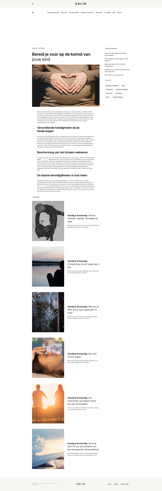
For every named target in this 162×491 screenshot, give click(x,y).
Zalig (81, 3)
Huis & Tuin (109, 93)
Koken (107, 97)
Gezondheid (109, 89)
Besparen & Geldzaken (112, 85)
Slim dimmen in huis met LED (114, 75)
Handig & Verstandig (38, 48)
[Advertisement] (81, 30)
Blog (123, 85)
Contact (116, 484)
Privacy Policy (125, 484)
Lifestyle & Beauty (118, 97)
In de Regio (119, 93)
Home (109, 484)
